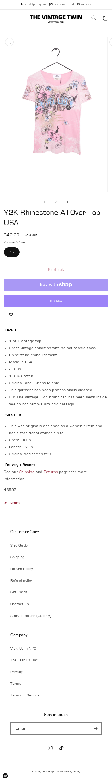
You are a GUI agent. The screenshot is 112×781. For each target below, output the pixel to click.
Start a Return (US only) (30, 616)
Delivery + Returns (20, 465)
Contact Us (19, 604)
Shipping (27, 472)
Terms (15, 683)
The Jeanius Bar (24, 660)
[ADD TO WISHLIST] (11, 315)
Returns (51, 472)
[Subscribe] (95, 728)
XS (11, 252)
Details (10, 330)
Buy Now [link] (56, 300)
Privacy (16, 672)
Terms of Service (25, 695)
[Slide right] (67, 202)
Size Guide (19, 545)
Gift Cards (19, 592)
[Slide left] (44, 202)
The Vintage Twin (50, 772)
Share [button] (15, 503)
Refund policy (21, 580)
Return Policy (21, 569)
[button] (6, 18)
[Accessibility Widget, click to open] (5, 775)
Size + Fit (13, 415)
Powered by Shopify (70, 772)
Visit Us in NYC (23, 648)
